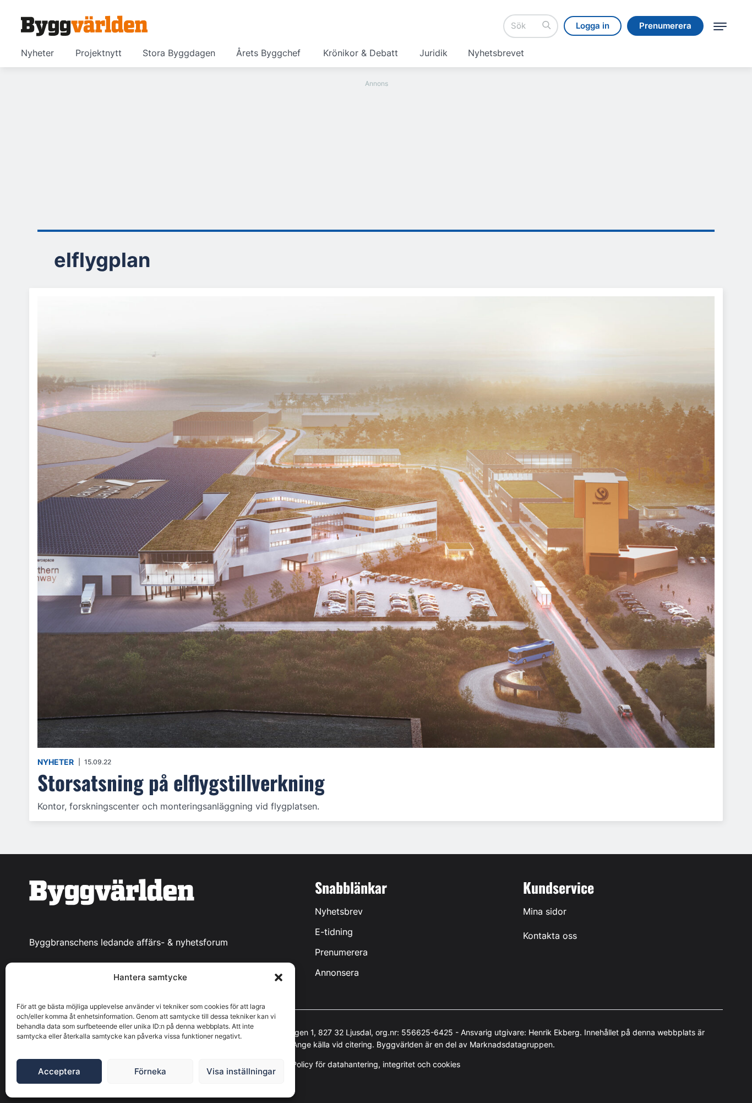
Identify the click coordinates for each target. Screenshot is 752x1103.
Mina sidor (544, 911)
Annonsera (337, 972)
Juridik (433, 52)
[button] (278, 977)
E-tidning (334, 931)
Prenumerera (341, 952)
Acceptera (59, 1071)
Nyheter (37, 52)
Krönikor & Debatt (360, 52)
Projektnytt (98, 52)
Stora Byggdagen (179, 52)
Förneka (150, 1071)
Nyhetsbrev (339, 911)
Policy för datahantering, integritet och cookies (376, 1064)
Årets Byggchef (268, 52)
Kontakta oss (550, 935)
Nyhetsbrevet (496, 52)
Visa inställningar (241, 1071)
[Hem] (84, 25)
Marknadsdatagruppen (511, 1044)
